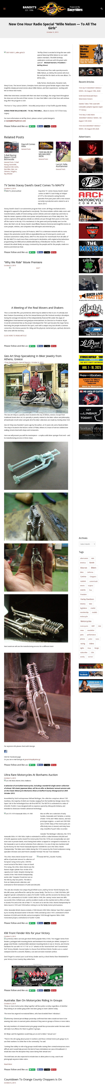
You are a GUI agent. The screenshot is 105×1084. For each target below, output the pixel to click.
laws (90, 604)
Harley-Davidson (87, 599)
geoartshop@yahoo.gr (32, 759)
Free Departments (11, 362)
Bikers (93, 567)
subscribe (83, 652)
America (83, 563)
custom (83, 581)
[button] (101, 9)
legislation (83, 608)
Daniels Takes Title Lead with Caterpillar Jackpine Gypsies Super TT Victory (91, 107)
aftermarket (84, 558)
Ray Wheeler (8, 174)
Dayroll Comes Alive (28, 145)
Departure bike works (11, 167)
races (97, 639)
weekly (82, 657)
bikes (82, 572)
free (90, 590)
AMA (92, 558)
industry (82, 604)
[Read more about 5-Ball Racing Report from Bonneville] (11, 147)
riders (91, 643)
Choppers (93, 577)
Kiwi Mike (7, 169)
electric (82, 586)
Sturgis (96, 648)
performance (91, 635)
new (99, 626)
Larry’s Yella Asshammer (62, 165)
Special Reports (24, 362)
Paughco (14, 171)
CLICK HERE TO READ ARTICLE (15, 335)
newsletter (90, 630)
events (83, 590)
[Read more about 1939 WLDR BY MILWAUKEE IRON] (46, 145)
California (90, 572)
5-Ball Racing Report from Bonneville (10, 157)
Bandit (91, 563)
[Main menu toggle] (4, 8)
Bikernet (83, 568)
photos (82, 639)
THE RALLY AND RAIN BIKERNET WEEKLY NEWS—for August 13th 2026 (90, 118)
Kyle (12, 169)
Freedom (83, 594)
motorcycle (84, 616)
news (82, 630)
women (90, 657)
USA (92, 652)
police (90, 639)
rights (82, 648)
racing (82, 643)
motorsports (84, 626)
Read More (8, 1064)
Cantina (83, 576)
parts (82, 635)
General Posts (8, 162)
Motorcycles (86, 621)
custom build (93, 581)
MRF (93, 626)
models (94, 612)
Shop (89, 648)
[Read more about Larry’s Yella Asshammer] (63, 152)
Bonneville (12, 165)
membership (84, 612)
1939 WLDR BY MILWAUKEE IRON (45, 154)
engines (90, 586)
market (93, 608)
